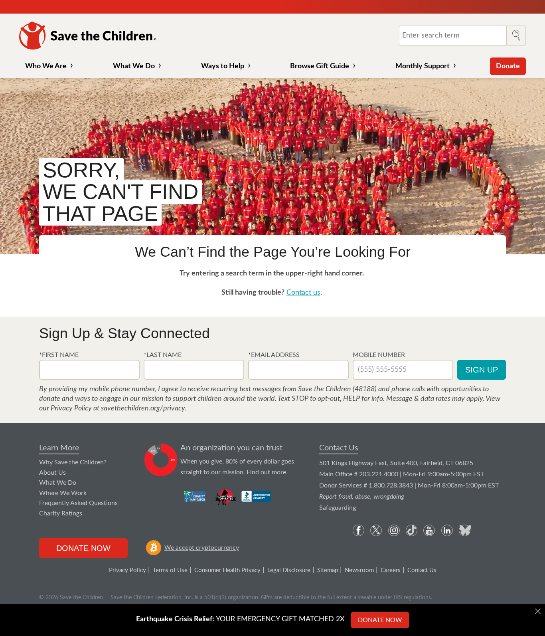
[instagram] (394, 530)
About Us (52, 473)
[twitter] (376, 530)
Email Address (275, 355)
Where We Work (63, 493)
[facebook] (358, 530)
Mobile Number (379, 355)
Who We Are (46, 66)
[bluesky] (464, 530)
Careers (391, 570)
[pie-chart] (161, 460)
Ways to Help (222, 66)
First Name (60, 355)
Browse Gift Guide (319, 66)
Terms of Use (170, 570)
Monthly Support (422, 66)
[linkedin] (447, 530)
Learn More (59, 448)
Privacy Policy (127, 570)
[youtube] (429, 530)
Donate (508, 66)
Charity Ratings (60, 513)
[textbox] (89, 370)
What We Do (134, 66)
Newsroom (359, 570)
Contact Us (338, 448)
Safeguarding (337, 508)
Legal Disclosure (288, 570)
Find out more (266, 472)
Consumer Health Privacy (227, 570)
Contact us (303, 292)
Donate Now (83, 548)
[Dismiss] (538, 611)
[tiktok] (411, 530)
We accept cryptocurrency (201, 548)
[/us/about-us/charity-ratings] (195, 496)
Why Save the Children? (73, 462)
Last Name (164, 355)
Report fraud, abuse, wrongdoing (361, 496)
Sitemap (327, 570)
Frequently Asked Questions (78, 503)
